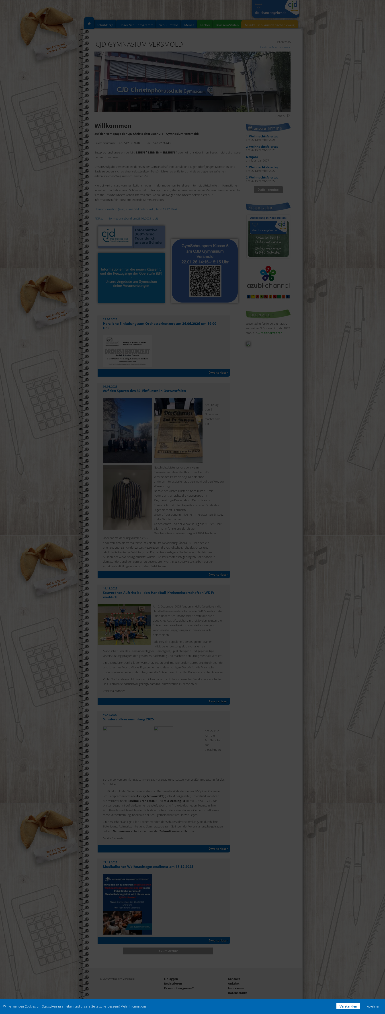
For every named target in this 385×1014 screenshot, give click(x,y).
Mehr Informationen (134, 1006)
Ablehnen (373, 1006)
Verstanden (348, 1006)
